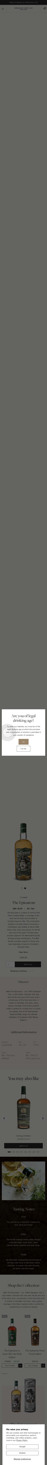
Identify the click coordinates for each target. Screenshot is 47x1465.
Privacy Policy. (22, 1440)
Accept (22, 1446)
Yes (23, 741)
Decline (22, 1453)
